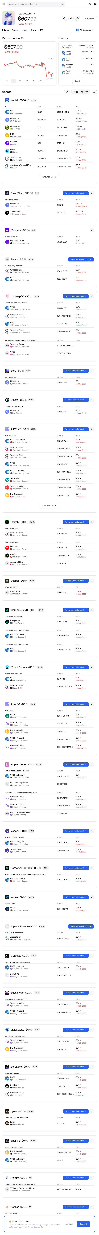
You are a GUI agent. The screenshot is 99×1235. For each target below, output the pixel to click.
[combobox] (36, 4)
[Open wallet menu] (95, 4)
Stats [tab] (33, 30)
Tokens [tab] (5, 30)
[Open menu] (3, 4)
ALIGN (91, 73)
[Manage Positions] (92, 193)
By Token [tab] (84, 92)
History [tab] (24, 30)
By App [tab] (75, 92)
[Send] (71, 18)
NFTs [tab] (41, 30)
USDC (92, 47)
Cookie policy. (39, 1227)
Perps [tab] (15, 30)
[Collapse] (66, 92)
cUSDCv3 (90, 45)
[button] (35, 14)
